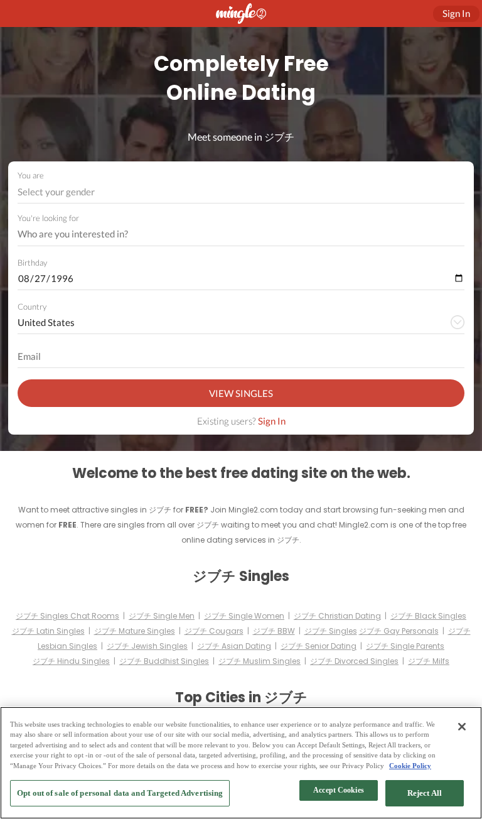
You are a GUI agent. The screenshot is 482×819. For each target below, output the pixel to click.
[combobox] (241, 191)
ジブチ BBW (274, 631)
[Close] (462, 726)
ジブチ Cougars (214, 631)
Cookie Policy (410, 765)
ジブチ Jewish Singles (147, 646)
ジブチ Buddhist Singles (164, 661)
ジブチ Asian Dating (234, 646)
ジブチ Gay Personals (399, 631)
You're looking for (48, 218)
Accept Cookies (338, 790)
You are (31, 175)
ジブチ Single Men (162, 615)
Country (32, 306)
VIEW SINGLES (241, 393)
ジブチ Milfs (428, 661)
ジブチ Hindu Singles (71, 661)
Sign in (456, 13)
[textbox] (240, 191)
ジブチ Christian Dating (337, 615)
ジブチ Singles (330, 631)
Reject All (424, 793)
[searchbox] (233, 234)
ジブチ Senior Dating (318, 646)
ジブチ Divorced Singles (354, 661)
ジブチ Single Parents (405, 646)
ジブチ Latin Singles (48, 631)
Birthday (32, 263)
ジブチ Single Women (244, 615)
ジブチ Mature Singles (134, 631)
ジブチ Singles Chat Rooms (67, 615)
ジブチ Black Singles (428, 615)
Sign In (272, 420)
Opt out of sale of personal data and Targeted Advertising (120, 793)
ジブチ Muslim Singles (259, 661)
